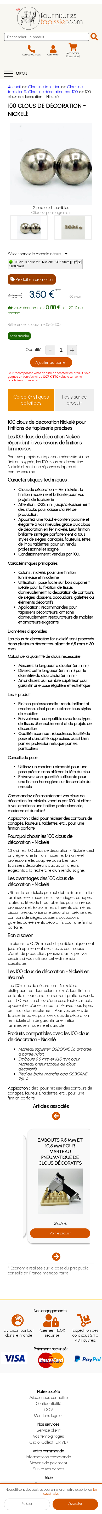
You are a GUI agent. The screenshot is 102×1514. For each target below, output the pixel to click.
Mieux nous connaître (48, 1397)
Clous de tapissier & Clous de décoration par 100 (45, 89)
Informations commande (48, 1456)
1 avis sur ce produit (74, 400)
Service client (48, 1430)
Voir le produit (60, 1233)
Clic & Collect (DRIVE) (48, 1442)
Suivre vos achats (48, 1468)
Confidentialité (48, 1403)
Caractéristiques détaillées (31, 400)
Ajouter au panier (51, 362)
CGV (48, 1409)
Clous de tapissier (44, 86)
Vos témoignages (48, 1436)
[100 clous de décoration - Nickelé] (29, 227)
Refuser (26, 1503)
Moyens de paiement (48, 1462)
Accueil (14, 86)
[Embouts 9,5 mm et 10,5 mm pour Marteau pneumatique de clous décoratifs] (60, 1191)
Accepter (75, 1503)
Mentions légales (48, 1415)
